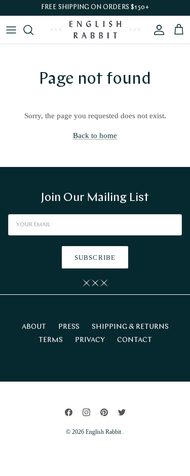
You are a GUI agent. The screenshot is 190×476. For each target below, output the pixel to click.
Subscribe (94, 257)
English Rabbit (104, 431)
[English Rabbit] (95, 30)
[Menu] (11, 30)
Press (69, 327)
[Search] (33, 30)
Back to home (95, 135)
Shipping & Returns (130, 327)
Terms (51, 340)
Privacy (90, 340)
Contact (134, 340)
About (34, 327)
